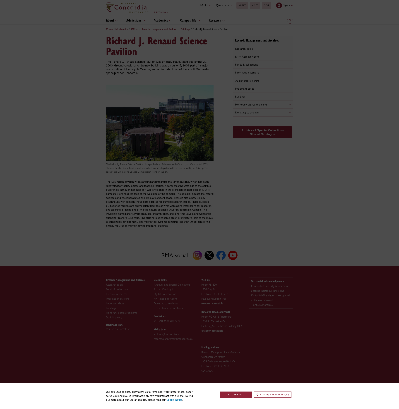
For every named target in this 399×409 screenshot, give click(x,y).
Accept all (236, 394)
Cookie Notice (174, 399)
